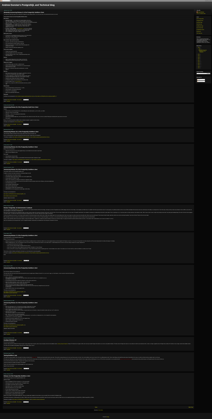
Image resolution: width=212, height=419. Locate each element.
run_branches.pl (20, 28)
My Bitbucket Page (200, 25)
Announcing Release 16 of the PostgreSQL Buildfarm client (20, 268)
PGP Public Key (199, 33)
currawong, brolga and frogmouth (62, 343)
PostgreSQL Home (200, 20)
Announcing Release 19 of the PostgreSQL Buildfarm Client (21, 147)
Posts (199, 79)
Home (96, 407)
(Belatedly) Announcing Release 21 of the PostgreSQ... (203, 51)
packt (18, 209)
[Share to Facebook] (27, 99)
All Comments (200, 81)
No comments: (19, 99)
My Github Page (199, 22)
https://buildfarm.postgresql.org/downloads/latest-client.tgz (25, 96)
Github (16, 121)
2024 (199, 55)
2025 (199, 54)
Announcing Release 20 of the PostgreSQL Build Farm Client (21, 107)
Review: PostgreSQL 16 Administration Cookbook (18, 207)
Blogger (108, 416)
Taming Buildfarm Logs (10, 355)
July (199, 48)
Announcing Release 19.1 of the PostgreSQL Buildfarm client (21, 131)
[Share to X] (26, 99)
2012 (199, 67)
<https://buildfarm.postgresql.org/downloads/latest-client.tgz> (41, 159)
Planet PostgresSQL (200, 18)
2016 (199, 61)
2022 (199, 58)
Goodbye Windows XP (10, 340)
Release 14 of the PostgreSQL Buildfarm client (17, 376)
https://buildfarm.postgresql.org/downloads (10, 195)
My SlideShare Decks (200, 29)
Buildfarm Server (20, 121)
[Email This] (23, 99)
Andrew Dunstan (201, 12)
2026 (199, 47)
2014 (199, 64)
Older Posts (191, 407)
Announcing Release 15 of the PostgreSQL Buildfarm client (20, 302)
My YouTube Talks (200, 27)
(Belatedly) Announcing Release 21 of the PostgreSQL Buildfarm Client (24, 12)
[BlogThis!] (25, 99)
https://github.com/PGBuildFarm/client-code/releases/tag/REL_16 (14, 291)
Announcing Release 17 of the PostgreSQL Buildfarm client (20, 235)
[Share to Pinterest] (28, 99)
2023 (199, 57)
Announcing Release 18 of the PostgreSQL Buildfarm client (20, 169)
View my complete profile (201, 13)
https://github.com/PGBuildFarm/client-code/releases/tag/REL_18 (14, 193)
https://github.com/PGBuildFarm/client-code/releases (20, 252)
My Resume (199, 31)
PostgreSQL (8, 101)
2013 (199, 66)
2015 (199, 63)
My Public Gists (199, 24)
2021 (199, 60)
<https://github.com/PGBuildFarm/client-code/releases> (21, 159)
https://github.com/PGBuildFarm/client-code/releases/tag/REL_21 (45, 96)
